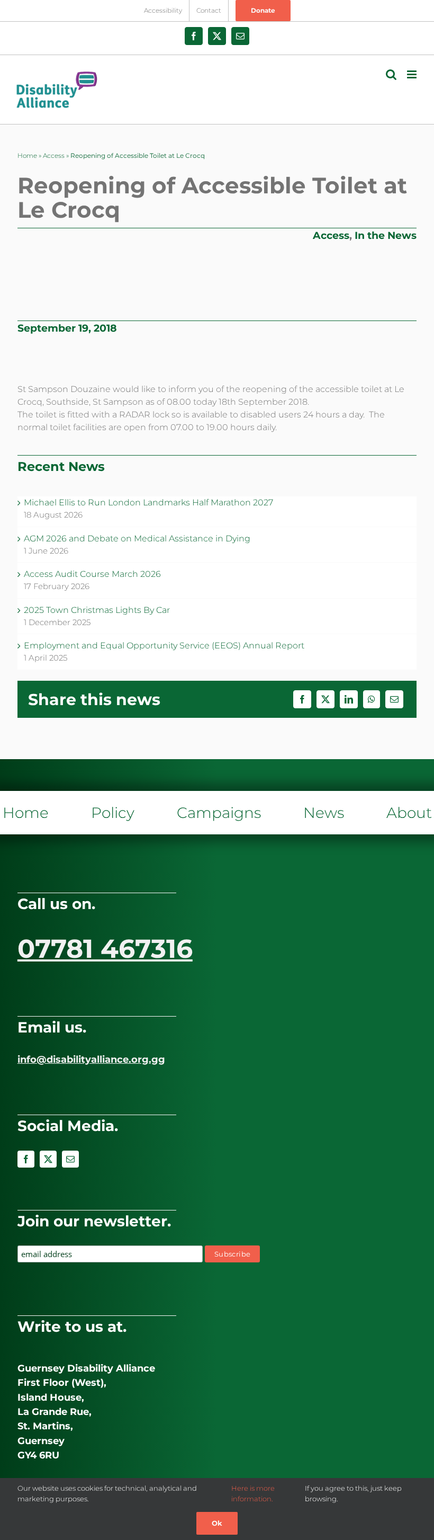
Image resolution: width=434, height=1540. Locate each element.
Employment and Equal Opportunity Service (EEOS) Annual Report (164, 645)
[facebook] (25, 1159)
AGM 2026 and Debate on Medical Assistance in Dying (137, 538)
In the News (386, 235)
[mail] (70, 1159)
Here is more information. (253, 1493)
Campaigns (219, 813)
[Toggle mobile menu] (412, 74)
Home (27, 155)
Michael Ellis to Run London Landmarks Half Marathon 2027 (148, 502)
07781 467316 (105, 948)
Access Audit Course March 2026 (92, 574)
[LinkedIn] (348, 699)
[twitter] (48, 1159)
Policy (112, 813)
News (323, 813)
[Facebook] (302, 699)
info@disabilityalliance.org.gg (91, 1059)
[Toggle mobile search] (391, 74)
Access (54, 155)
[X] (325, 699)
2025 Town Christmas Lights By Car (97, 610)
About (409, 813)
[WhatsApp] (371, 699)
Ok (217, 1523)
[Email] (394, 699)
